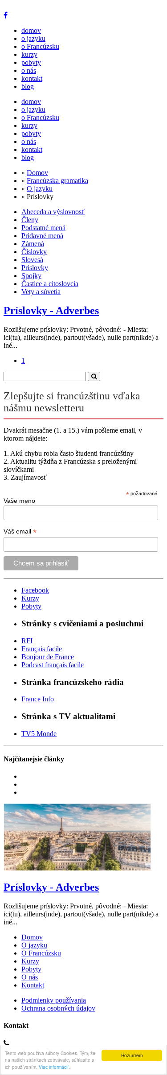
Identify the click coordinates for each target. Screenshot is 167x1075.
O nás (29, 977)
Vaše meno (19, 500)
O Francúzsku (41, 953)
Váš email (20, 531)
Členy (29, 219)
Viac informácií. (54, 1066)
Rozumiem (132, 1055)
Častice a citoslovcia (49, 283)
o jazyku (33, 38)
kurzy (29, 54)
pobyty (31, 62)
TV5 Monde (39, 733)
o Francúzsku (40, 46)
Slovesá (32, 259)
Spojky (31, 275)
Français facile (41, 649)
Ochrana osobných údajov (58, 1008)
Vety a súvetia (41, 291)
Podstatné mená (43, 227)
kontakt (31, 78)
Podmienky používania (53, 1000)
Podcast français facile (52, 665)
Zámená (32, 243)
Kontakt (32, 985)
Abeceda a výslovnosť (53, 211)
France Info (37, 699)
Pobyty (31, 606)
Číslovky (34, 251)
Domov (37, 172)
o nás (28, 70)
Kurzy (30, 598)
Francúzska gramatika (57, 180)
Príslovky (34, 267)
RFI (27, 641)
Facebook (35, 590)
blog (27, 86)
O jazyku (40, 188)
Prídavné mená (42, 235)
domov (31, 30)
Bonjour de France (47, 657)
